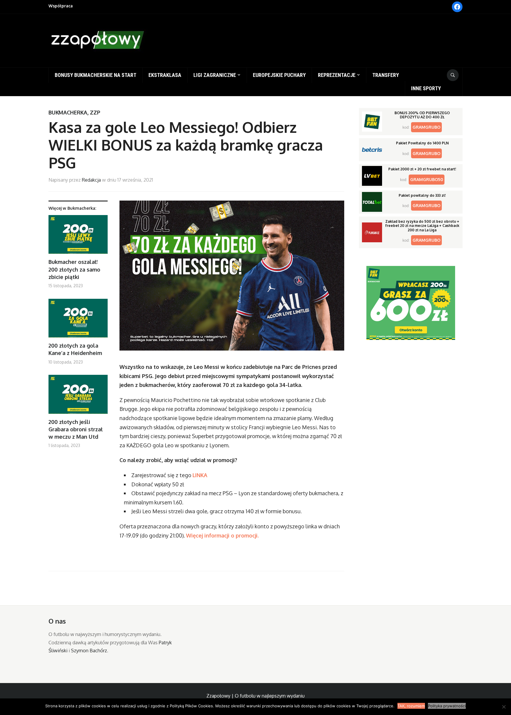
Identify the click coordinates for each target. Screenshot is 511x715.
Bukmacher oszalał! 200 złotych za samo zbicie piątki (74, 269)
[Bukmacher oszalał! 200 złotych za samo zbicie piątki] (78, 237)
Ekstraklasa (164, 75)
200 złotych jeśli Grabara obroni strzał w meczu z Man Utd (75, 429)
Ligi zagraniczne (214, 75)
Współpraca (60, 5)
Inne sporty (426, 88)
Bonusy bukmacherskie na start (95, 75)
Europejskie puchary (279, 75)
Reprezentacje (336, 75)
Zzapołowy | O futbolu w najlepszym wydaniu (255, 696)
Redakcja (91, 180)
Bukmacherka (67, 112)
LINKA (200, 475)
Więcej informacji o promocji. (223, 535)
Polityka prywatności (447, 705)
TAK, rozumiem (411, 705)
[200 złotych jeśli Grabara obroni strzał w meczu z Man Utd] (78, 396)
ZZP (95, 112)
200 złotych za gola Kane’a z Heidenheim (75, 349)
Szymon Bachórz (89, 650)
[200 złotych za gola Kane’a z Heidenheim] (78, 320)
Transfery (385, 75)
